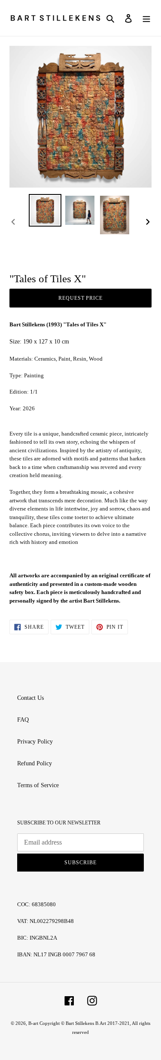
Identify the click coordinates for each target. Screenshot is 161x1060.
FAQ (23, 720)
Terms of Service (38, 785)
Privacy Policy (35, 741)
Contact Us (30, 698)
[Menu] (146, 18)
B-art (33, 1023)
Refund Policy (34, 763)
